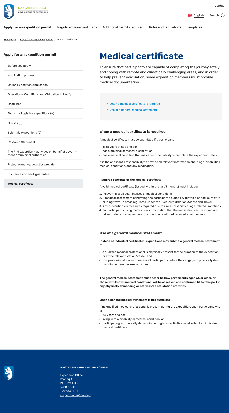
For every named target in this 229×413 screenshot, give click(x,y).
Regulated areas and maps (77, 27)
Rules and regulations (165, 27)
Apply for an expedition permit (28, 27)
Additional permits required (123, 27)
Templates (194, 27)
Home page (10, 39)
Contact (220, 5)
